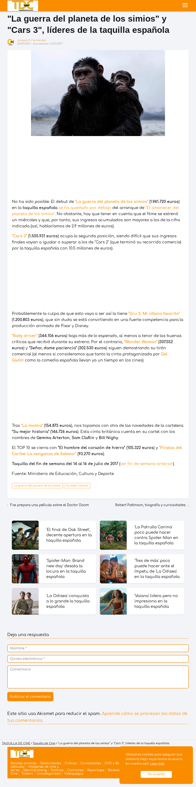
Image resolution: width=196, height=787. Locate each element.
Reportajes (95, 770)
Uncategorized (48, 773)
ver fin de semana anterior (146, 464)
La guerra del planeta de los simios (37, 485)
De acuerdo (156, 774)
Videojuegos (73, 773)
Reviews (114, 770)
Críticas (71, 763)
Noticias (57, 770)
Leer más (157, 763)
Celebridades (50, 763)
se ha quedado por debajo (85, 208)
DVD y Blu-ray (116, 763)
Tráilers (27, 773)
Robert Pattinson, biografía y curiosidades (150, 505)
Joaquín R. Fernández (31, 40)
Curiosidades (90, 763)
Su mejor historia (77, 485)
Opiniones (75, 770)
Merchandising (35, 770)
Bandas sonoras (23, 763)
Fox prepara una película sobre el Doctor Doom (49, 505)
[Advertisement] (98, 168)
